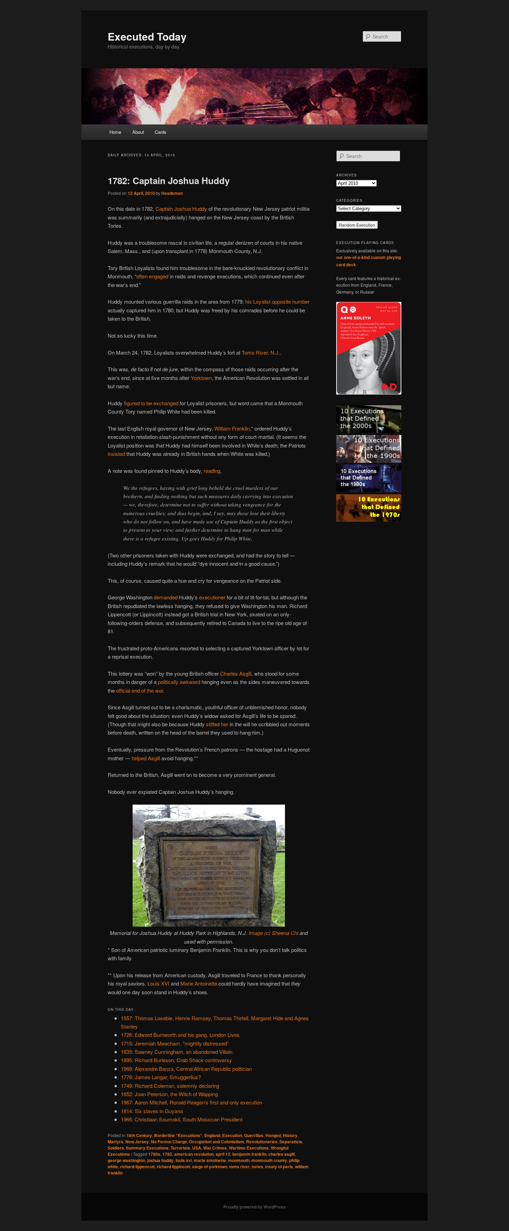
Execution (232, 1135)
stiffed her (217, 724)
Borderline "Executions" (178, 1135)
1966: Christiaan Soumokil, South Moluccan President (181, 1119)
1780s (154, 1154)
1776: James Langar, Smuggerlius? (161, 1077)
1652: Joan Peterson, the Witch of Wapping (169, 1094)
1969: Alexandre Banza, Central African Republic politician (186, 1068)
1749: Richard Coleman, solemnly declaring (170, 1085)
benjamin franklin (249, 1154)
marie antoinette (210, 1160)
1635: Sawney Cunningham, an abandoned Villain (176, 1051)
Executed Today (147, 36)
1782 (167, 1154)
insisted (116, 453)
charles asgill (281, 1154)
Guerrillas (254, 1135)
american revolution (194, 1154)
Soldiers (116, 1148)
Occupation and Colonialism (216, 1141)
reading (212, 470)
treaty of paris (279, 1166)
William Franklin (232, 428)
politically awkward (179, 681)
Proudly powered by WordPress (254, 1207)
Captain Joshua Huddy (181, 208)
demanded (166, 597)
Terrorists (180, 1148)
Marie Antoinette (198, 983)
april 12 (223, 1154)
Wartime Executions (249, 1148)
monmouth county (269, 1160)
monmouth (238, 1160)
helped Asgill (146, 758)
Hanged (273, 1135)
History (290, 1135)
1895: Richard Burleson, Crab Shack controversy (176, 1060)
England (212, 1135)
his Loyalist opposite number (277, 301)
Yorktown (201, 377)
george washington (126, 1160)
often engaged (152, 276)
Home (115, 132)
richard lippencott (137, 1166)
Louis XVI (158, 983)
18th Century (139, 1135)
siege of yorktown (209, 1166)
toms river (239, 1166)
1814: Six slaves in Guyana (152, 1111)
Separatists (290, 1141)
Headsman (172, 193)
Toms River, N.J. (261, 352)
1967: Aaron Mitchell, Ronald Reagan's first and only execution (191, 1102)
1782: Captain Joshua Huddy (169, 180)
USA (196, 1148)
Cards (161, 132)
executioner (212, 597)
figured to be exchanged (151, 403)
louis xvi (184, 1160)
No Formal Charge (169, 1141)
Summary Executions (147, 1148)
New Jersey (137, 1141)
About (138, 132)
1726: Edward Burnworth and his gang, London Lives (180, 1034)
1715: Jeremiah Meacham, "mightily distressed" (175, 1043)
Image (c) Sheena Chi (273, 932)
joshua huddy (160, 1160)
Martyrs (115, 1141)
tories (257, 1166)
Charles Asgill (235, 673)
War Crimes (215, 1148)
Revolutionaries (261, 1141)
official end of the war (139, 690)
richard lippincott (173, 1166)
